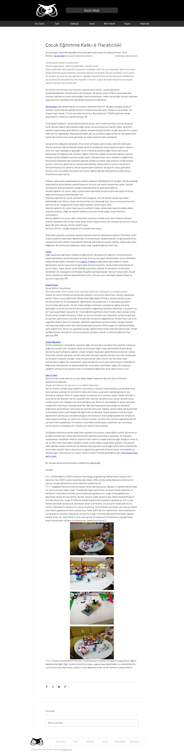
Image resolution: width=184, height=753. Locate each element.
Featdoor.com (67, 750)
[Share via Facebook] (47, 686)
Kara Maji (91, 10)
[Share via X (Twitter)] (53, 686)
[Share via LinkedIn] (59, 686)
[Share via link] (65, 686)
